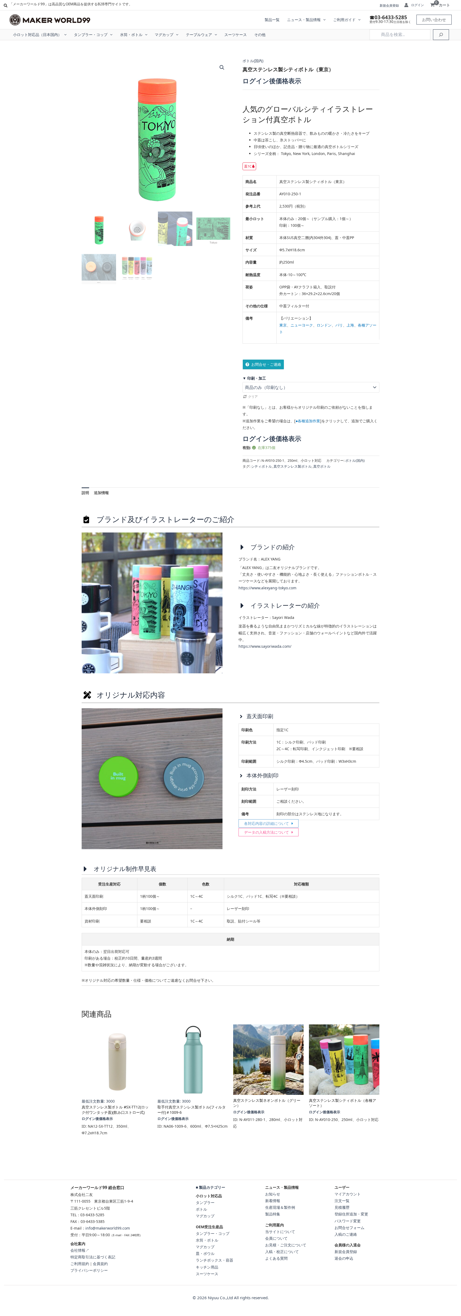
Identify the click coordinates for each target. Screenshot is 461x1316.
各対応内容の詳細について (266, 823)
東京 (283, 325)
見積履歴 (342, 1207)
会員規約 (100, 1263)
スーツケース (235, 34)
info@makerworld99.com (107, 1228)
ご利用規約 (79, 1263)
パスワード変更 (348, 1220)
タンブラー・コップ (91, 34)
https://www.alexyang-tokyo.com (267, 587)
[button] (323, 19)
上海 (350, 325)
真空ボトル (322, 466)
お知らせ (272, 1193)
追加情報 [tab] (101, 492)
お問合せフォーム (349, 1227)
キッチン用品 (207, 1267)
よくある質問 (276, 1258)
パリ (339, 325)
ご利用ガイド (344, 19)
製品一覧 (272, 19)
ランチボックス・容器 (214, 1260)
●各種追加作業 (308, 420)
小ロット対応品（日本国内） (37, 34)
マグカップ (164, 34)
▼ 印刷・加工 (254, 378)
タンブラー (205, 1202)
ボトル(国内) (253, 60)
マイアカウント (348, 1193)
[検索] (441, 34)
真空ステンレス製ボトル (292, 466)
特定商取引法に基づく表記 (92, 1256)
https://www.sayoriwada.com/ (265, 646)
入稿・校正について (282, 1251)
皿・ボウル (205, 1253)
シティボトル (261, 466)
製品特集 (272, 1213)
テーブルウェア (199, 34)
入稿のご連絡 (346, 1234)
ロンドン (324, 325)
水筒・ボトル (131, 34)
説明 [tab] (85, 492)
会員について (276, 1238)
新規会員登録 (389, 5)
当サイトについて (280, 1231)
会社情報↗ (79, 1250)
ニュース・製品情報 (304, 19)
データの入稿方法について (266, 832)
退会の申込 (344, 1258)
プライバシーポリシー (89, 1270)
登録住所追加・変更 (351, 1213)
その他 (259, 34)
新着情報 (272, 1200)
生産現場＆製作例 (280, 1207)
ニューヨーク (302, 325)
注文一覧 (342, 1200)
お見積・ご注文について (285, 1244)
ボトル (201, 1209)
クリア (253, 396)
